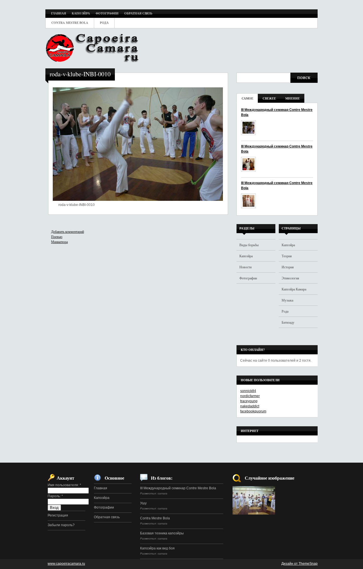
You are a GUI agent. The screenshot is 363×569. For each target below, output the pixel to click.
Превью (56, 236)
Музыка (287, 300)
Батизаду (288, 322)
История (288, 267)
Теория (287, 256)
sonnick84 (248, 391)
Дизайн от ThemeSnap (299, 564)
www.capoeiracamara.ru (66, 564)
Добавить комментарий (67, 231)
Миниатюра (59, 241)
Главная (100, 488)
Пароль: (55, 496)
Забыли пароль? (61, 525)
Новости (245, 267)
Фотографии (248, 278)
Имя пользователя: (64, 485)
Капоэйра (246, 256)
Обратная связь (107, 517)
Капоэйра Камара (294, 289)
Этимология (290, 278)
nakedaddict (249, 406)
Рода (285, 311)
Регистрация (58, 515)
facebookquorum (253, 411)
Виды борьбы (249, 245)
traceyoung (249, 401)
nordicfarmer (250, 396)
